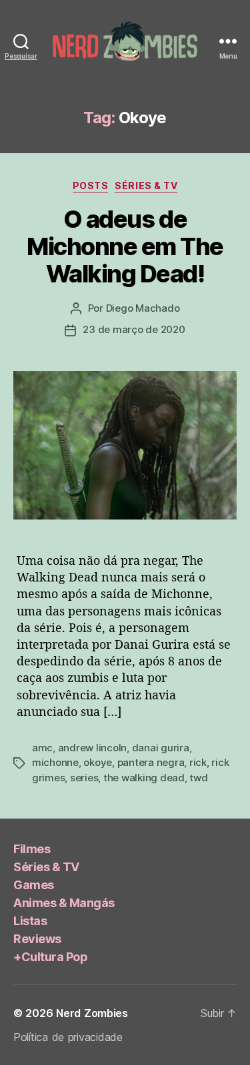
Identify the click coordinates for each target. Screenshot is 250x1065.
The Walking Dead (144, 777)
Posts (91, 185)
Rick (198, 762)
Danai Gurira (160, 747)
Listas (30, 921)
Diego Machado (143, 308)
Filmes (31, 849)
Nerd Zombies (92, 1013)
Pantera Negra (151, 762)
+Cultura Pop (50, 957)
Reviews (37, 939)
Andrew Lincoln (92, 747)
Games (33, 885)
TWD (198, 777)
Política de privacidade (68, 1037)
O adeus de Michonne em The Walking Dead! (125, 246)
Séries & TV (146, 185)
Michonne (55, 762)
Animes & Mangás (64, 903)
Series (84, 777)
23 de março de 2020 (134, 329)
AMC (42, 747)
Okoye (97, 762)
